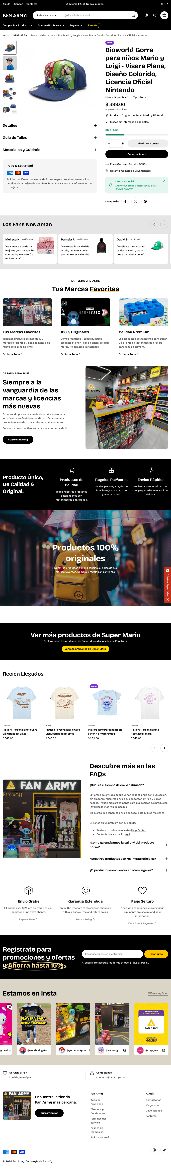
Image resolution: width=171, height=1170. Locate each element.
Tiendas (18, 3)
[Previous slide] (154, 224)
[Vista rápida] (36, 690)
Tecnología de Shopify (39, 1161)
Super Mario (121, 97)
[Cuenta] (154, 15)
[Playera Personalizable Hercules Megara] (149, 701)
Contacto (31, 3)
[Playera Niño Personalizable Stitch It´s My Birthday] (107, 701)
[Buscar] (133, 15)
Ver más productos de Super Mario (86, 648)
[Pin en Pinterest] (145, 201)
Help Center (138, 830)
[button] (167, 585)
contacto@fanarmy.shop (111, 1077)
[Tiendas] (146, 15)
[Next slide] (164, 224)
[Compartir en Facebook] (125, 201)
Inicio (6, 35)
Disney (6, 725)
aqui (127, 834)
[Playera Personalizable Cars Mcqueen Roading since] (64, 701)
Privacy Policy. (140, 962)
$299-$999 (20, 35)
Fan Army (18, 1161)
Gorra (142, 97)
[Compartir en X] (135, 201)
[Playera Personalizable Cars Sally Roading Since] (21, 701)
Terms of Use (121, 962)
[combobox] (85, 15)
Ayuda (6, 3)
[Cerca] (164, 181)
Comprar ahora (136, 154)
